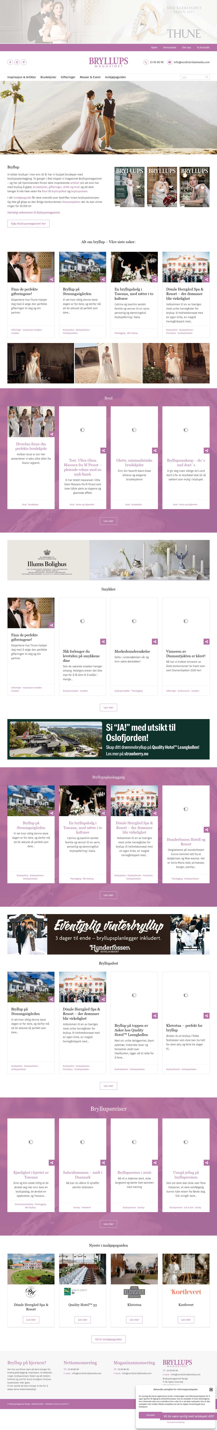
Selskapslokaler (70, 333)
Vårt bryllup (132, 333)
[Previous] (2, 117)
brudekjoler (40, 187)
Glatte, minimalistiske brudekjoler (134, 446)
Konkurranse (184, 658)
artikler (74, 183)
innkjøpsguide (22, 197)
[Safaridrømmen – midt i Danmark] (82, 1072)
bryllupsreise (79, 191)
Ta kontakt (203, 47)
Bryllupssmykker (70, 658)
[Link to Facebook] (10, 62)
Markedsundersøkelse (132, 618)
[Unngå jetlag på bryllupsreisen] (186, 1072)
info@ (125, 1296)
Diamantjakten (71, 202)
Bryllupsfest (68, 330)
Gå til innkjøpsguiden (108, 1262)
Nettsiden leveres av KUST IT (57, 1327)
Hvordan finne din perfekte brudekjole (31, 446)
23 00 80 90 (157, 62)
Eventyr (76, 1130)
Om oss (186, 47)
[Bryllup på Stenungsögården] (82, 267)
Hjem (154, 47)
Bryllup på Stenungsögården (77, 291)
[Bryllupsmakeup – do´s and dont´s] (186, 421)
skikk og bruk (71, 187)
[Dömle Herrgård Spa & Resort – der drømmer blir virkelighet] (186, 267)
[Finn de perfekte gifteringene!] (31, 267)
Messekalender (23, 133)
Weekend (86, 1130)
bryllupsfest (59, 191)
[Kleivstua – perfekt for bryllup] (186, 942)
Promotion (171, 333)
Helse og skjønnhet (85, 488)
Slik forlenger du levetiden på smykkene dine (81, 623)
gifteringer (55, 187)
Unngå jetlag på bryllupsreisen (186, 1097)
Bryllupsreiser (129, 1130)
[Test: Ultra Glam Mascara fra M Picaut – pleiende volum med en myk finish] (82, 421)
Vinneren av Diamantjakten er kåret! (185, 620)
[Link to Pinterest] (24, 62)
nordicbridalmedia (137, 1296)
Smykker (15, 333)
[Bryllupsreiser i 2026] (134, 1072)
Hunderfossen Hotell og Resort (186, 792)
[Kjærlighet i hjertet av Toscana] (31, 1072)
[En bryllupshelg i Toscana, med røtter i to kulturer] (134, 267)
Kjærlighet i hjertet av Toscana (31, 1097)
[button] (211, 1389)
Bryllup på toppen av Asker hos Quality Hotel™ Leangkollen (131, 969)
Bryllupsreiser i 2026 (134, 1095)
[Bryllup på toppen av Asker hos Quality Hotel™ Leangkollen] (134, 942)
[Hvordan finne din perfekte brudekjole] (31, 421)
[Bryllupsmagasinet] (108, 62)
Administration (38, 1327)
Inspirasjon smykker (32, 330)
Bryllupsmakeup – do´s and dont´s (186, 446)
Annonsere (169, 47)
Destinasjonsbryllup (24, 1127)
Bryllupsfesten (83, 330)
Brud (24, 488)
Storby (198, 1130)
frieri (45, 191)
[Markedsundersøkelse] (134, 596)
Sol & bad (188, 1130)
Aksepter (150, 1415)
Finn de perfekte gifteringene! (24, 291)
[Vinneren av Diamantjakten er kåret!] (186, 596)
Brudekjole (33, 488)
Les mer (31, 1242)
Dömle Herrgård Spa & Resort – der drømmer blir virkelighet (184, 294)
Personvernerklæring (175, 1422)
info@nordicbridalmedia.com (192, 62)
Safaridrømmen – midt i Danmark (82, 1097)
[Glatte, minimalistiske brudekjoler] (134, 421)
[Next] (214, 117)
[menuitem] (154, 47)
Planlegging (120, 333)
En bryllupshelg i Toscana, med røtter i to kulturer (134, 294)
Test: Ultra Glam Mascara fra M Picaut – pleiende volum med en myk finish (83, 451)
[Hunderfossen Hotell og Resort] (186, 768)
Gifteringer (16, 330)
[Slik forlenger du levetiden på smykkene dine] (82, 596)
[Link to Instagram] (17, 62)
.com (149, 1296)
